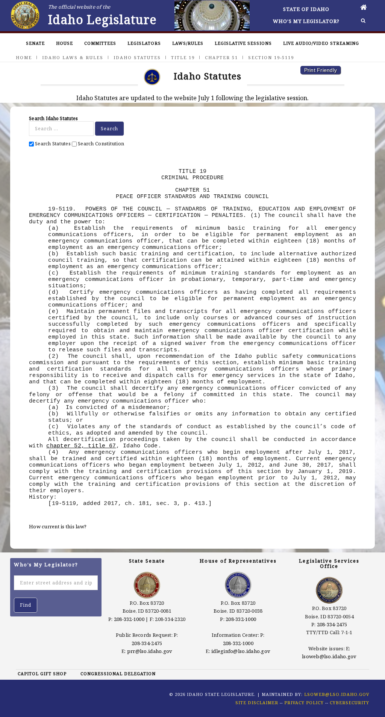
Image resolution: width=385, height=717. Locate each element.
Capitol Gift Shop (42, 673)
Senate (35, 43)
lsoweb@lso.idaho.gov (329, 656)
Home (24, 57)
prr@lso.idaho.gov (149, 651)
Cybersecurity (349, 702)
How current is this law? (57, 526)
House (64, 43)
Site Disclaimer (256, 702)
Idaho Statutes (137, 57)
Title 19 (183, 57)
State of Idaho (306, 9)
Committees (100, 43)
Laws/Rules (187, 43)
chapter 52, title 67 (81, 446)
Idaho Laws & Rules (72, 57)
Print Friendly (320, 70)
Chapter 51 (221, 57)
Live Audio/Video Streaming (321, 43)
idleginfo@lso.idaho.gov (240, 651)
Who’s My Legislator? (306, 21)
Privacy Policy (304, 702)
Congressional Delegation (118, 673)
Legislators (144, 43)
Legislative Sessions (243, 43)
